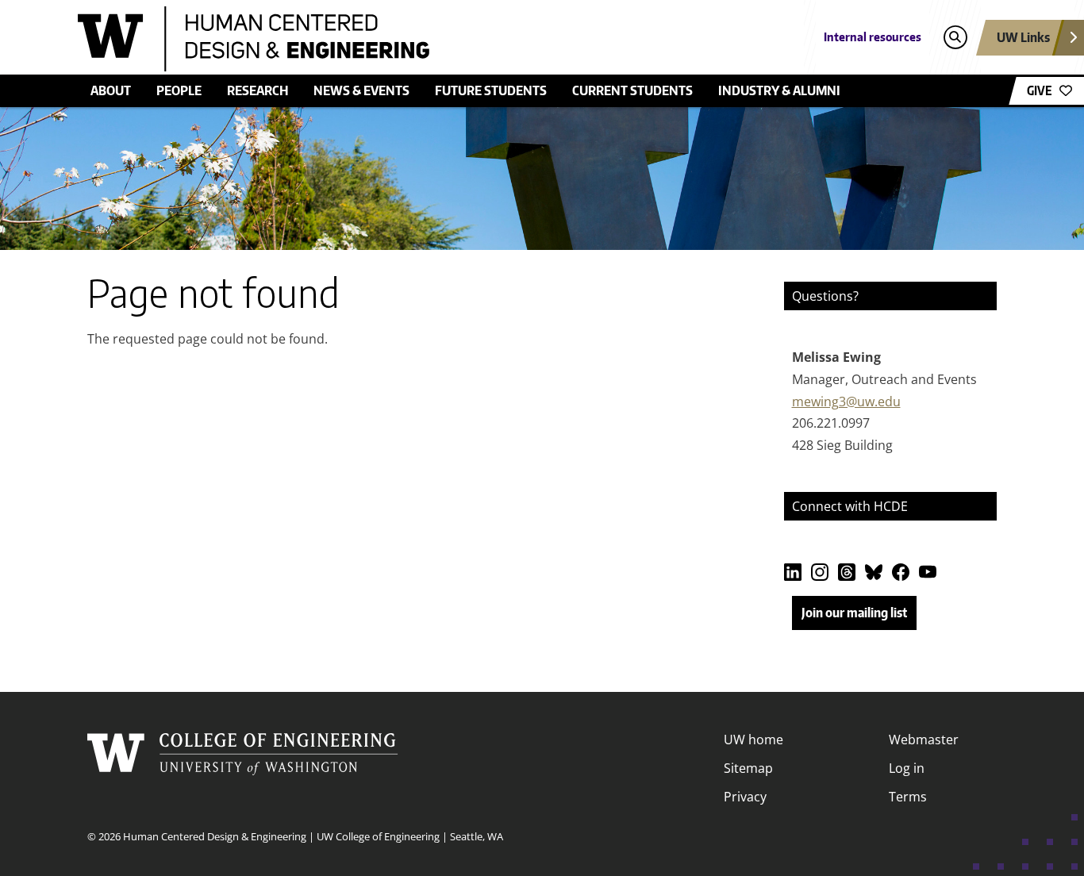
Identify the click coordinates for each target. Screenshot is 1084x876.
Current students (632, 90)
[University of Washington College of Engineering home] (242, 768)
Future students (491, 90)
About (110, 90)
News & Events (361, 90)
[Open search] (955, 38)
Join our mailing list (854, 612)
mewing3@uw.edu (846, 401)
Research (257, 90)
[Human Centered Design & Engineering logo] (426, 38)
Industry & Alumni (779, 90)
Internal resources (872, 36)
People (179, 90)
